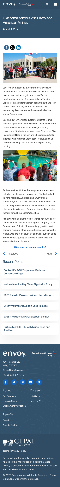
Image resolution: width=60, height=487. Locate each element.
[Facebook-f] (5, 382)
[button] (47, 4)
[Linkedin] (39, 382)
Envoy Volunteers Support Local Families (25, 305)
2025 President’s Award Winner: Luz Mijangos (28, 295)
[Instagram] (22, 382)
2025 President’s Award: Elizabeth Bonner (26, 316)
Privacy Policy (18, 450)
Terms (6, 450)
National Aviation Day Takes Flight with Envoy (28, 284)
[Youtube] (30, 382)
